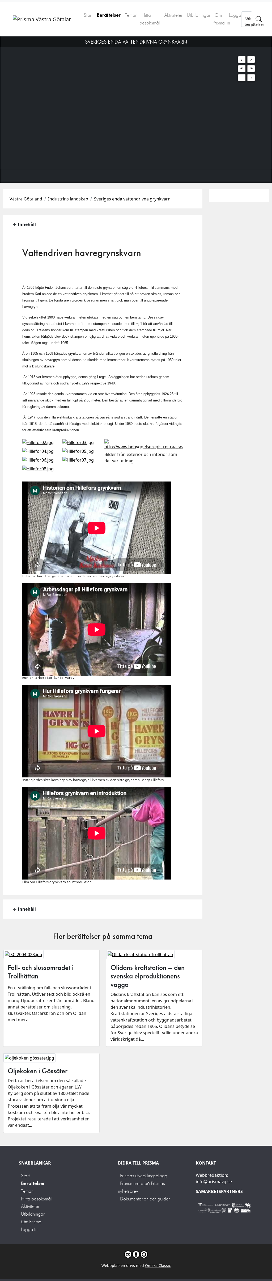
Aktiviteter (173, 15)
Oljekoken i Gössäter (37, 1070)
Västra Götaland (26, 199)
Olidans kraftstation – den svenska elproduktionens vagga (147, 976)
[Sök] (259, 19)
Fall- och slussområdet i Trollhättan (41, 972)
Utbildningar (198, 15)
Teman (131, 15)
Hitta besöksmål (149, 19)
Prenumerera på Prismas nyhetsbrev (141, 1187)
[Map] (136, 102)
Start (88, 15)
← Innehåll (24, 224)
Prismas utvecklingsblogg (143, 1175)
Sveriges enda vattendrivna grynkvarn (132, 199)
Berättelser (109, 15)
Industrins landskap (68, 199)
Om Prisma (218, 19)
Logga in (234, 19)
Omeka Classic (158, 1265)
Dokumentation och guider (145, 1198)
